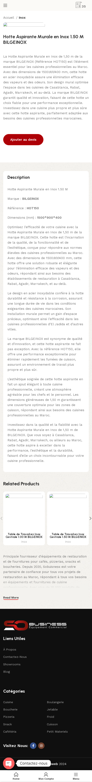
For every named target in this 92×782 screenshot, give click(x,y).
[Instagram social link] (41, 745)
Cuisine (8, 702)
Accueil (9, 18)
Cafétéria (9, 731)
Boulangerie (55, 702)
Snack (7, 724)
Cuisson (52, 724)
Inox (22, 18)
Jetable (52, 709)
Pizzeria (8, 716)
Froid (50, 716)
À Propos (9, 649)
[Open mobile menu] (5, 5)
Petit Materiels (57, 731)
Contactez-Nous (15, 656)
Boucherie (10, 709)
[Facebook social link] (33, 745)
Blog (6, 671)
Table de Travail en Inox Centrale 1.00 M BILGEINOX (24, 535)
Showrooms (12, 664)
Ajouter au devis (23, 140)
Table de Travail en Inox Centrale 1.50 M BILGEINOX (68, 535)
